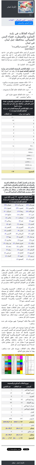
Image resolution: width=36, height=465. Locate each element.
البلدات (11, 20)
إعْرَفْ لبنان (11, 7)
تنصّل (13, 463)
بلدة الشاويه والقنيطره (24, 23)
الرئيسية (30, 20)
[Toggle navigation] (30, 15)
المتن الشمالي (20, 20)
